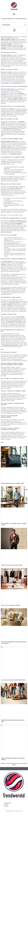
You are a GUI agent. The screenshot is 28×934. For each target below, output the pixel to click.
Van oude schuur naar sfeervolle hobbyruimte (13, 680)
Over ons (6, 806)
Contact (6, 804)
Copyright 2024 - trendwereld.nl (14, 811)
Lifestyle (3, 763)
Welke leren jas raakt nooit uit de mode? (11, 565)
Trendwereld (7, 803)
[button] (14, 14)
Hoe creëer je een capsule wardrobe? (11, 605)
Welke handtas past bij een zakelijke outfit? (12, 483)
